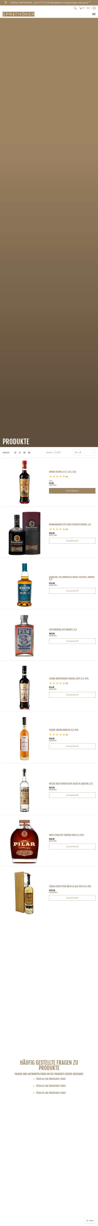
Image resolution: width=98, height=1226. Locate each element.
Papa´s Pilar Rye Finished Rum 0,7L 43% (66, 835)
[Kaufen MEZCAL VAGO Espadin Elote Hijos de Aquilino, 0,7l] (24, 790)
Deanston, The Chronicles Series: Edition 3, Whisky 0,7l (71, 578)
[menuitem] (84, 8)
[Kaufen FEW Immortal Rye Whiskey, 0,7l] (24, 636)
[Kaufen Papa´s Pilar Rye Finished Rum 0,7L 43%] (24, 841)
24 (20, 452)
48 (29, 452)
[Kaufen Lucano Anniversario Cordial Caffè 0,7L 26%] (24, 687)
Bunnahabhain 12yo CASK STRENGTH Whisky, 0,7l (70, 524)
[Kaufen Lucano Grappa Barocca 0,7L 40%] (24, 739)
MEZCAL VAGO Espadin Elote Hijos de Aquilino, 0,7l (71, 783)
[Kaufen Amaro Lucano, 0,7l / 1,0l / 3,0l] (24, 482)
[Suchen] (75, 8)
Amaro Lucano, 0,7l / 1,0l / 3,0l (62, 471)
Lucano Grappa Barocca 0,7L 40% (64, 730)
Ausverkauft (72, 540)
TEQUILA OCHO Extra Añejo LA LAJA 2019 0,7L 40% (70, 886)
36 (24, 452)
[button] (49, 1079)
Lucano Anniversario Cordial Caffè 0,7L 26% (69, 678)
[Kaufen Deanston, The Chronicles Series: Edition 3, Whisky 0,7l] (24, 585)
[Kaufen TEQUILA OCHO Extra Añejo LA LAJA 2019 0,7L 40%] (24, 893)
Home (49, 452)
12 (15, 452)
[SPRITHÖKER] (18, 14)
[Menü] (93, 14)
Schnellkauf (72, 491)
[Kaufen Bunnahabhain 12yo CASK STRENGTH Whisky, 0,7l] (24, 533)
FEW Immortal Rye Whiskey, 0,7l (63, 629)
